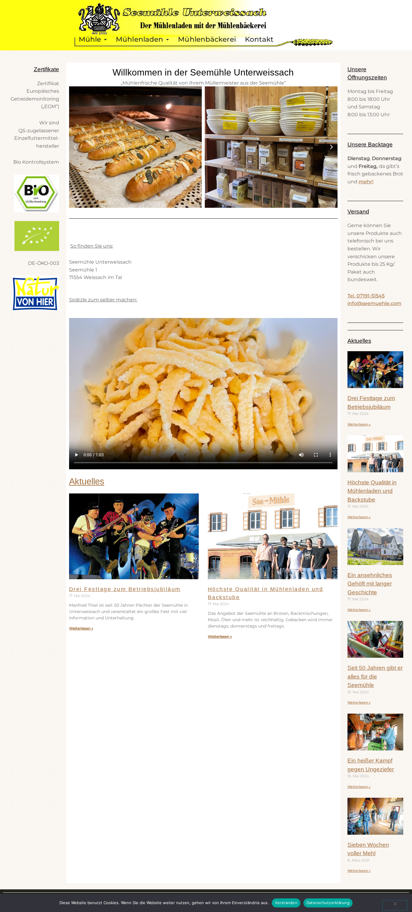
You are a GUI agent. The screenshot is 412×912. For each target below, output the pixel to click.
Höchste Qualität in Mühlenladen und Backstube (372, 491)
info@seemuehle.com (374, 303)
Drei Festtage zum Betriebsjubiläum (125, 589)
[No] (394, 905)
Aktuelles (86, 481)
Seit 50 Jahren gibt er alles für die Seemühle (375, 676)
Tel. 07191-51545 (366, 296)
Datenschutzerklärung (328, 902)
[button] (93, 39)
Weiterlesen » (81, 628)
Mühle (90, 39)
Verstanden (286, 902)
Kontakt (259, 39)
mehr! (366, 182)
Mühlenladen (139, 39)
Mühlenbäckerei (207, 39)
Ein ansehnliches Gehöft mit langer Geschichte (369, 584)
